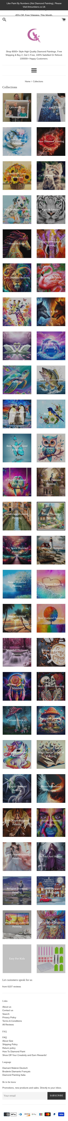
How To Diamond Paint (13, 1051)
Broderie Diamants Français (16, 1071)
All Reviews (8, 1024)
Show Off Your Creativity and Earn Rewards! (24, 1055)
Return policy (8, 1048)
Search (5, 1014)
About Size (7, 1041)
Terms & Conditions (12, 1021)
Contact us (7, 1010)
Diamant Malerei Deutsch (15, 1068)
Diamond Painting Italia (13, 1075)
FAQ (4, 1037)
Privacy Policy (9, 1017)
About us (6, 1007)
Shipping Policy (10, 1044)
